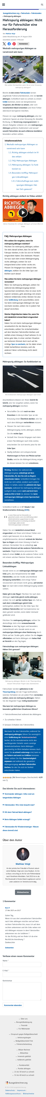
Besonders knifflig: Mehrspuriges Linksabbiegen (25, 174)
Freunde (24, 1025)
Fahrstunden (36, 13)
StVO (27, 510)
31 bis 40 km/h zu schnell (24, 1075)
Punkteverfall (24, 1065)
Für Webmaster (24, 1029)
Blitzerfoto (24, 1053)
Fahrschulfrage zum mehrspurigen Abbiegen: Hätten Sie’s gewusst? (27, 185)
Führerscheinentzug (24, 1044)
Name (6, 960)
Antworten (9, 947)
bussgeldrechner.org (23, 4)
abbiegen (8, 270)
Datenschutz (10, 1090)
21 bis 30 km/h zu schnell (24, 1072)
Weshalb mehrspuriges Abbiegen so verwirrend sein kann (22, 146)
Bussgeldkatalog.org (24, 1022)
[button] (4, 43)
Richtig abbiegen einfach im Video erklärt (25, 154)
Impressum (21, 1090)
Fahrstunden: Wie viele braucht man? (20, 805)
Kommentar (7, 980)
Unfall (5, 102)
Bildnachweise (28, 1093)
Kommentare (23, 44)
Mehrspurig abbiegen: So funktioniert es (25, 166)
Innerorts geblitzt (24, 1056)
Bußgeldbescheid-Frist (24, 1041)
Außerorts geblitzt (24, 1060)
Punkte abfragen (24, 1068)
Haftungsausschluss (13, 1093)
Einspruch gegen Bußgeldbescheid (24, 1034)
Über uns (24, 1019)
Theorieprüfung (9, 692)
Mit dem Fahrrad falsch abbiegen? (18, 812)
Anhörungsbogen (24, 1037)
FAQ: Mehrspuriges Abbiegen (24, 160)
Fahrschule (25, 13)
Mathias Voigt (10, 34)
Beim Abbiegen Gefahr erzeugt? (17, 819)
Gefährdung (13, 300)
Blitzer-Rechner (24, 1050)
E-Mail (6, 970)
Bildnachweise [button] (23, 892)
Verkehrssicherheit (29, 737)
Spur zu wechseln (18, 344)
